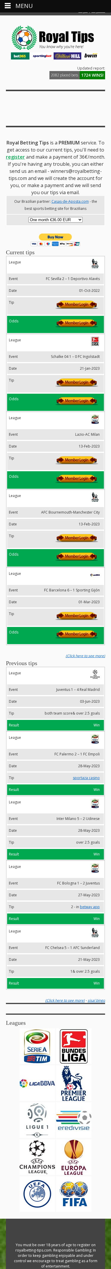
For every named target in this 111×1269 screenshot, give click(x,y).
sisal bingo (96, 1000)
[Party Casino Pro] (55, 49)
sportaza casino (86, 777)
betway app (90, 906)
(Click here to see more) (85, 655)
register (15, 157)
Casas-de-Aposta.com (70, 201)
